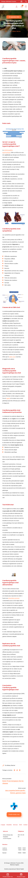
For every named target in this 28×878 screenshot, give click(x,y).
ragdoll (8, 398)
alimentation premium (13, 598)
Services (15, 824)
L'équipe (3, 824)
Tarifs (20, 824)
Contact (25, 824)
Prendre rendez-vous (14, 814)
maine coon (12, 357)
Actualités (9, 824)
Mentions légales (14, 865)
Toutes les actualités (14, 12)
